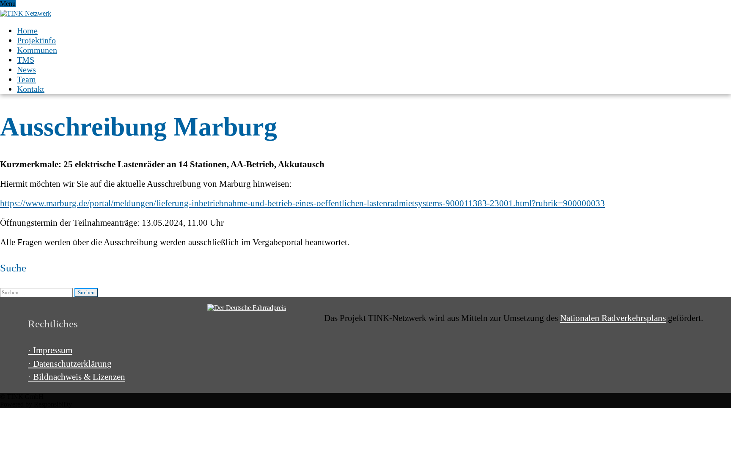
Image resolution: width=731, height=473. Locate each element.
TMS (25, 59)
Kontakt (30, 89)
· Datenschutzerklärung (70, 364)
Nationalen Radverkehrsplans (613, 318)
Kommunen (37, 50)
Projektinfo (36, 40)
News (26, 69)
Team (26, 79)
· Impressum (50, 350)
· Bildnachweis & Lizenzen (76, 377)
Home (27, 30)
